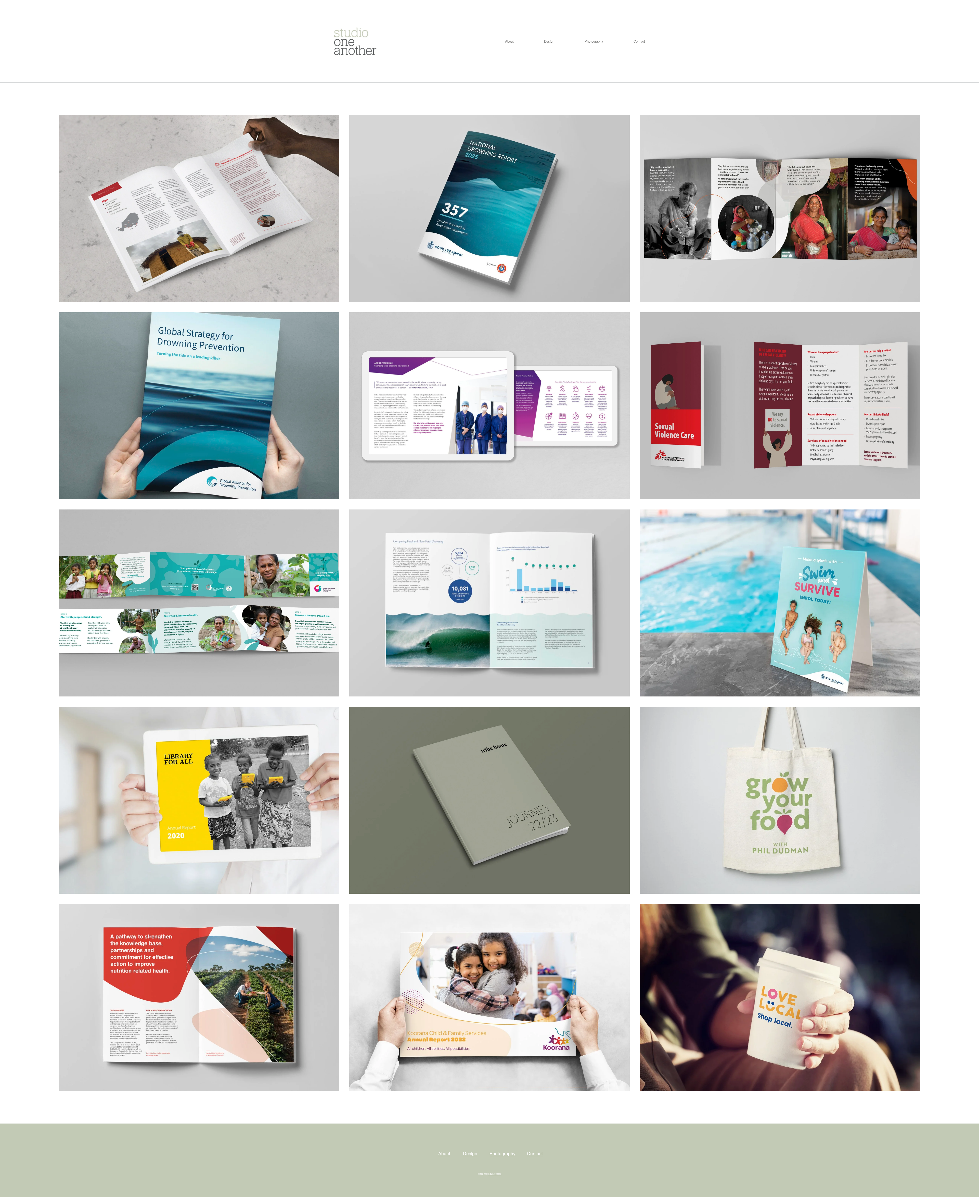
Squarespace (494, 1173)
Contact (639, 41)
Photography (594, 41)
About (509, 41)
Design (549, 41)
